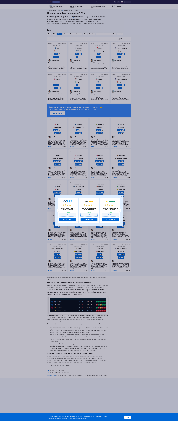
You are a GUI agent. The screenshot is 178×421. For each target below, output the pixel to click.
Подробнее (90, 418)
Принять (128, 417)
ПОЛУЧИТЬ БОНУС (67, 219)
